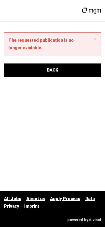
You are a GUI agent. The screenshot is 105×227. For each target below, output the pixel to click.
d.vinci (95, 220)
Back (52, 70)
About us (35, 198)
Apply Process (65, 198)
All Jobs (12, 198)
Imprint (31, 206)
